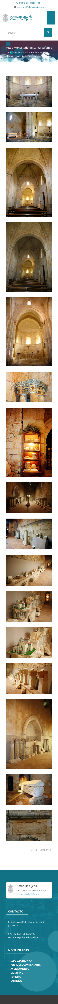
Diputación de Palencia (27, 894)
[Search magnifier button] (48, 32)
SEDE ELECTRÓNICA (21, 960)
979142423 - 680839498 (29, 3)
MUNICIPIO (17, 972)
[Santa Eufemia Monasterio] (29, 105)
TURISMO (16, 976)
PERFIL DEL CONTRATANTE (26, 964)
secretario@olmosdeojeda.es (30, 7)
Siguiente (45, 849)
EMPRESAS (16, 980)
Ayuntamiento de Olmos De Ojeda (21, 18)
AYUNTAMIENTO (20, 968)
